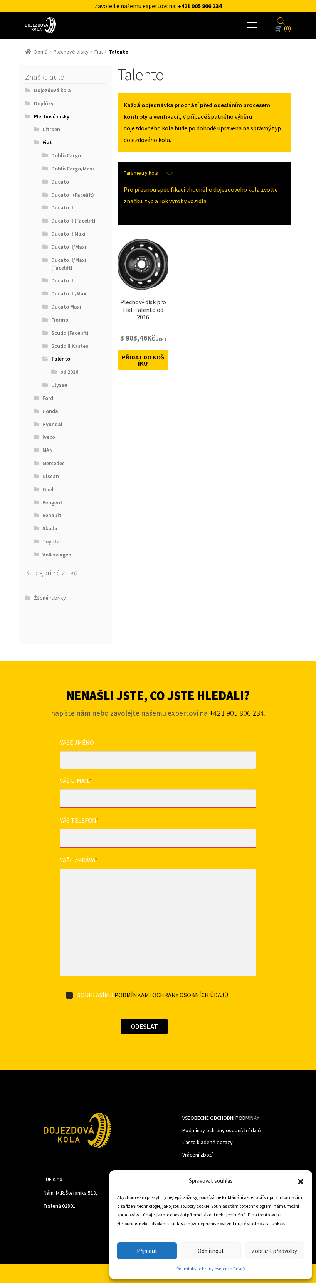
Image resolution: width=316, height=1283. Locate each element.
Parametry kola (141, 172)
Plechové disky (71, 51)
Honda (50, 411)
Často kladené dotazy (207, 1142)
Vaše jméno (77, 742)
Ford (47, 398)
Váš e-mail (76, 780)
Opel (48, 489)
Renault (51, 515)
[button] (300, 1181)
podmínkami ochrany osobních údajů (171, 995)
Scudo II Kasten (70, 345)
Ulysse (59, 384)
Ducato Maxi (66, 306)
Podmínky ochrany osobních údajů (210, 1268)
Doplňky (44, 103)
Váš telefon (79, 820)
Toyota (51, 541)
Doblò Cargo (66, 155)
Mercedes (53, 463)
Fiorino (59, 319)
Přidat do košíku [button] (143, 360)
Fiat (98, 51)
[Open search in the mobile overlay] (281, 20)
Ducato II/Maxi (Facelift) (68, 263)
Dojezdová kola (52, 90)
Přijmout (147, 1250)
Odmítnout (211, 1250)
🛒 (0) (283, 28)
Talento (60, 358)
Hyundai (52, 424)
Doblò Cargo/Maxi (72, 168)
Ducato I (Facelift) (72, 194)
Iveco (48, 436)
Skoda (49, 528)
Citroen (51, 129)
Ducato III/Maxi (69, 293)
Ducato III (63, 280)
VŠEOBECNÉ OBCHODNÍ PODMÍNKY (220, 1117)
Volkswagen (56, 554)
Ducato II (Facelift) (73, 220)
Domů (41, 51)
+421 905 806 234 (200, 6)
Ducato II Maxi (68, 233)
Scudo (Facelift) (70, 332)
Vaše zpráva (78, 860)
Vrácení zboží (197, 1154)
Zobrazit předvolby (274, 1250)
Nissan (50, 476)
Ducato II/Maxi (68, 246)
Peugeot (52, 502)
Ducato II (62, 207)
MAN (47, 450)
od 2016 (69, 371)
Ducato (60, 181)
